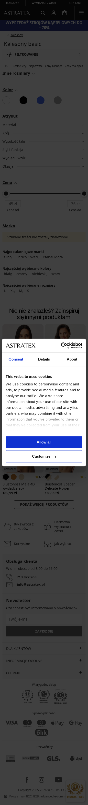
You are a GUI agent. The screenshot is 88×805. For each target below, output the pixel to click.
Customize (41, 456)
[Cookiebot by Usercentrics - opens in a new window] (62, 345)
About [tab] (72, 359)
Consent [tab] (16, 359)
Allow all (44, 442)
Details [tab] (44, 359)
